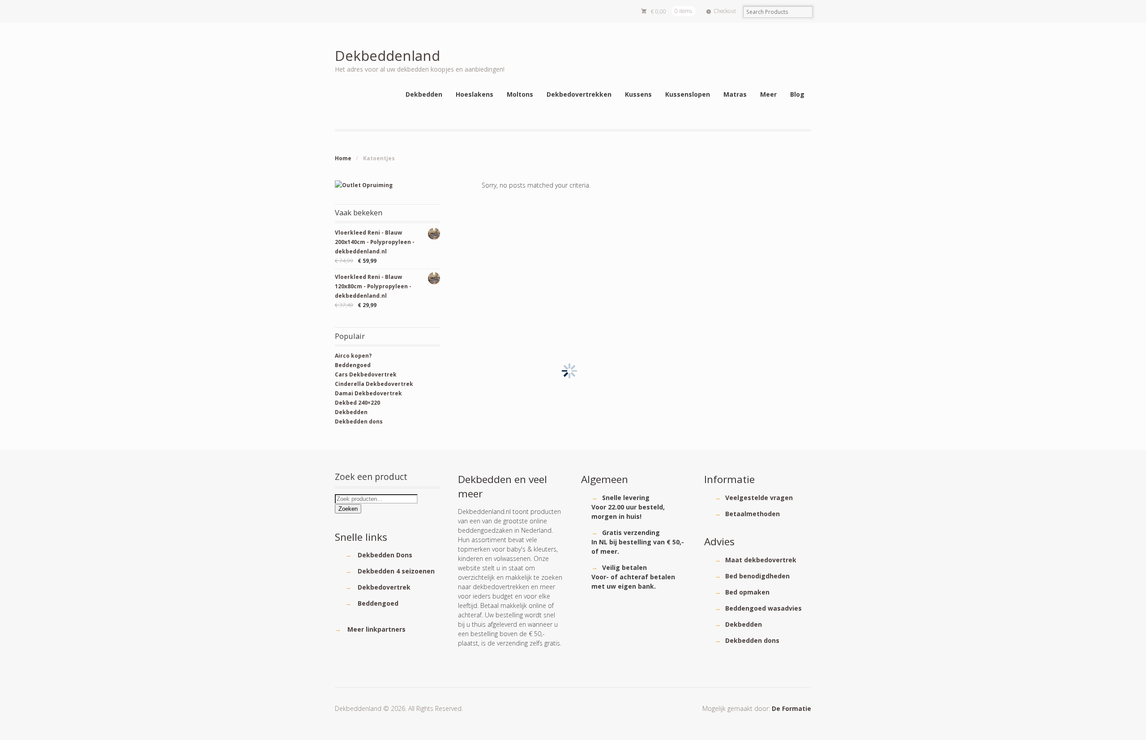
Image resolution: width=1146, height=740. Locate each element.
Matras (735, 94)
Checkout (725, 11)
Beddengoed (353, 365)
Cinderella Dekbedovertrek (374, 384)
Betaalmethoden (752, 513)
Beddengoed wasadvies (763, 608)
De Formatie (791, 708)
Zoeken (348, 508)
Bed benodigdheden (757, 576)
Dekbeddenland (387, 55)
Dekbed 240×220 (357, 402)
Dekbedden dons (359, 421)
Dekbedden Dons (385, 555)
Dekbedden (351, 412)
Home (343, 158)
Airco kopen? (353, 355)
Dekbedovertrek (384, 587)
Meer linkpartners (376, 629)
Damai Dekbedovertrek (368, 393)
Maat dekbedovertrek (760, 560)
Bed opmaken (747, 592)
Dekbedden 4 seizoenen (396, 571)
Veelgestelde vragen (759, 497)
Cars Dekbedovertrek (366, 374)
